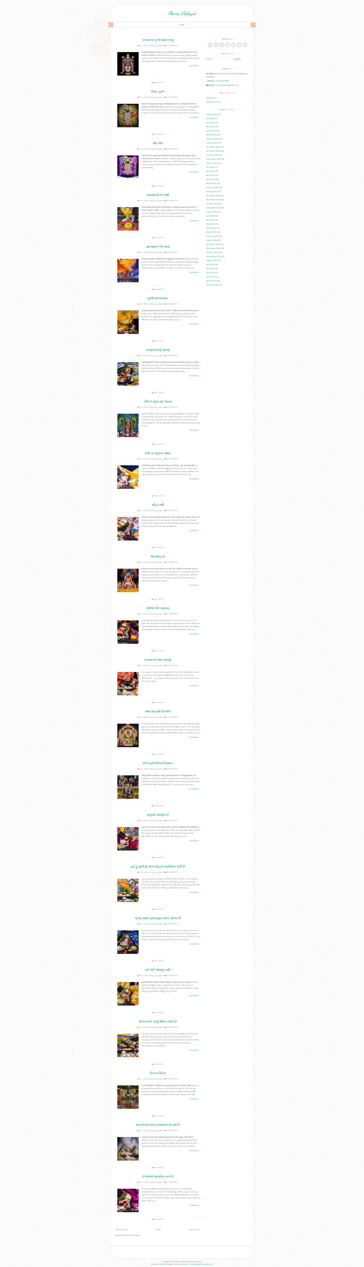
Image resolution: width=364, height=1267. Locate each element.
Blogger (199, 1261)
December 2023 (213, 244)
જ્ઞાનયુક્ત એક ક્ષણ (157, 246)
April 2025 (210, 179)
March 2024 (211, 232)
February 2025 (212, 187)
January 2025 (211, 191)
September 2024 (213, 207)
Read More (194, 65)
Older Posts (194, 1229)
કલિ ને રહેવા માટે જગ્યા (158, 401)
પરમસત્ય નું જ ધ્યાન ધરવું (158, 40)
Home (181, 25)
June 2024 (210, 219)
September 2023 (213, 256)
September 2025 (213, 159)
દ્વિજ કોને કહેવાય (157, 608)
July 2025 (210, 167)
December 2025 (213, 146)
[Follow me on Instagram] (239, 44)
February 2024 (212, 236)
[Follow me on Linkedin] (233, 44)
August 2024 (211, 211)
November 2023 (213, 248)
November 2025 (213, 150)
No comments (172, 46)
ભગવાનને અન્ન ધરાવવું (158, 659)
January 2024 (211, 240)
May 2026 (210, 126)
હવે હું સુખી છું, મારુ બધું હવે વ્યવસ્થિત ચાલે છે (158, 866)
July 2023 (210, 264)
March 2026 (211, 134)
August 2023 (211, 260)
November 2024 (213, 199)
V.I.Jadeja (145, 46)
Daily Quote (159, 83)
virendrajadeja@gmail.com (226, 85)
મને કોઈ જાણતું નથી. (158, 969)
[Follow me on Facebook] (210, 44)
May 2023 (210, 272)
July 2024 (210, 215)
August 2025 (211, 163)
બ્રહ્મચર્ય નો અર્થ (158, 195)
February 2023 (212, 284)
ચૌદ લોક (158, 143)
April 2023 (210, 276)
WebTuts (162, 1264)
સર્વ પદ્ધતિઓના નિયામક (158, 763)
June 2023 (210, 268)
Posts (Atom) (133, 1235)
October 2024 (212, 203)
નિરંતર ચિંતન (158, 1073)
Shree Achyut (182, 13)
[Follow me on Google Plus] (221, 44)
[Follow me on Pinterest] (227, 44)
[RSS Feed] (245, 44)
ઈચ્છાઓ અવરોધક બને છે (157, 1176)
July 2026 (210, 118)
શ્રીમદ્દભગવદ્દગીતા (213, 101)
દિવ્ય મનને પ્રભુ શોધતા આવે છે (158, 1021)
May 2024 (210, 223)
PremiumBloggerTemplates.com (201, 1264)
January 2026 (211, 142)
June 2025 (210, 171)
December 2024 (213, 195)
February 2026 (212, 138)
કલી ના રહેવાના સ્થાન (158, 453)
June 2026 (210, 122)
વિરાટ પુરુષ (157, 91)
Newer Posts (121, 1229)
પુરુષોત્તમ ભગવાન (157, 298)
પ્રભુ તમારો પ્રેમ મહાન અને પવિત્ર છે (158, 918)
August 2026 (211, 114)
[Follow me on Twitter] (215, 44)
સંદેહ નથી (158, 504)
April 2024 (210, 228)
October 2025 (212, 155)
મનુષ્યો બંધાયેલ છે (158, 814)
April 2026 (210, 130)
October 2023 (212, 252)
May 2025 (210, 175)
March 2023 (211, 280)
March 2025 (211, 183)
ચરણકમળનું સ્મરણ (158, 350)
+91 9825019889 (222, 80)
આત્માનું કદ (157, 556)
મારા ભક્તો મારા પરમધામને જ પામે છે (158, 1125)
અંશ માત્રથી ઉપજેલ (158, 711)
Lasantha (184, 1264)
